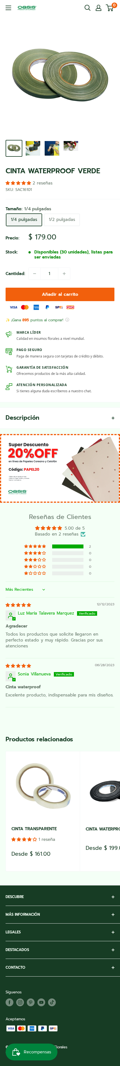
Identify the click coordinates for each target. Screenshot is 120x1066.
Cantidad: (15, 274)
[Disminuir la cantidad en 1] (34, 274)
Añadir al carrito (60, 294)
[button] (35, 546)
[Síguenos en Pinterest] (31, 1002)
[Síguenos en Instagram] (20, 1002)
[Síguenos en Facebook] (9, 1002)
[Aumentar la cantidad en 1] (64, 274)
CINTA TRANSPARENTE (34, 829)
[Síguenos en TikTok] (52, 1002)
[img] (18, 605)
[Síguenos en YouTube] (41, 1002)
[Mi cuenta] (98, 8)
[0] (109, 7)
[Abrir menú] (8, 8)
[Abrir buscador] (88, 8)
